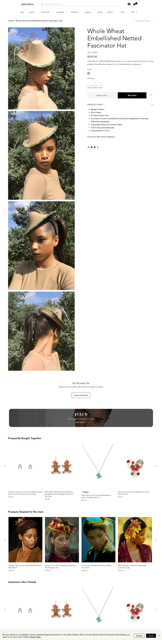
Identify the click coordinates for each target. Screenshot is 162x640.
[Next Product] (155, 465)
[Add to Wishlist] (151, 95)
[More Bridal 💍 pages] (115, 12)
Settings (139, 635)
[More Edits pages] (126, 12)
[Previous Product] (4, 465)
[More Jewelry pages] (35, 12)
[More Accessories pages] (51, 12)
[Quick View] (25, 466)
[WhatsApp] (88, 147)
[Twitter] (97, 147)
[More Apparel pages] (92, 12)
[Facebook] (91, 147)
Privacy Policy (35, 637)
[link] (135, 3)
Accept (151, 635)
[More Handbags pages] (65, 12)
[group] (80, 472)
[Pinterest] (94, 147)
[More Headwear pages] (79, 12)
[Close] (158, 635)
